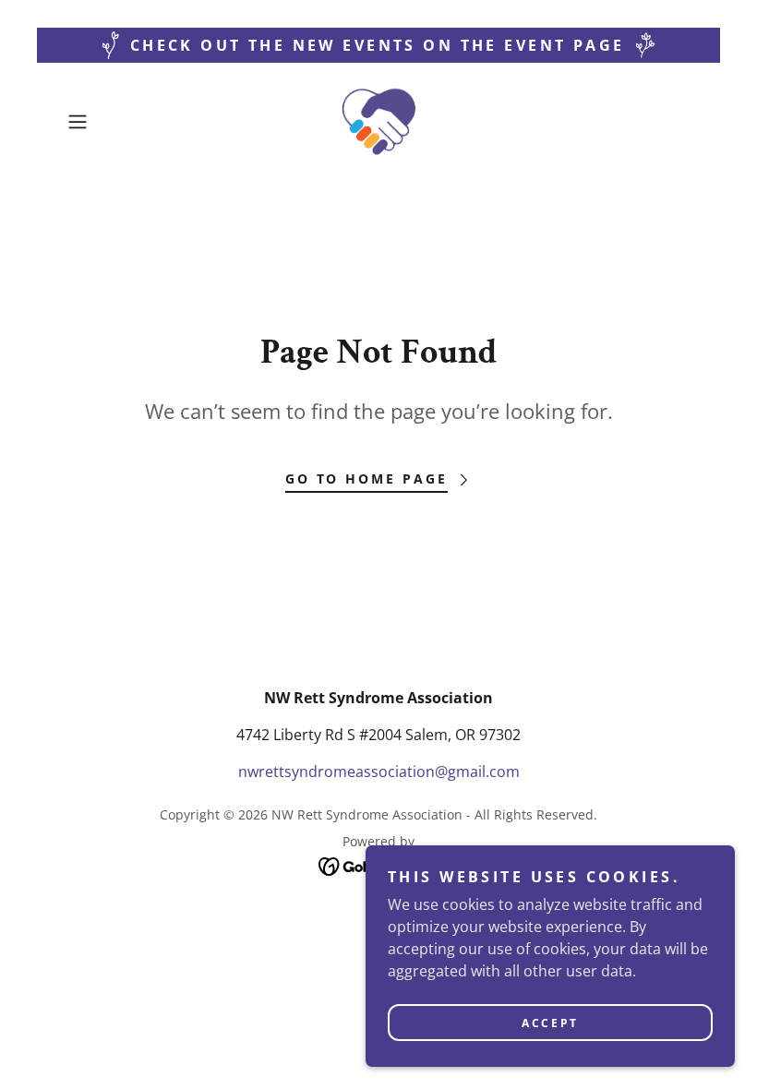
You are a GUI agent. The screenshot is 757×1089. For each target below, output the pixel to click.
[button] (107, 121)
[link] (378, 122)
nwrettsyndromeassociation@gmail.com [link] (379, 771)
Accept (550, 1023)
